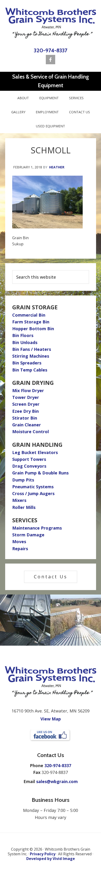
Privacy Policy (42, 853)
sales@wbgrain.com (57, 781)
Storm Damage (28, 535)
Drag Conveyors (29, 466)
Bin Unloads (24, 342)
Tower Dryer (25, 397)
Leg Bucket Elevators (35, 452)
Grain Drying (33, 382)
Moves (19, 541)
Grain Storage (35, 307)
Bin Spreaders (26, 363)
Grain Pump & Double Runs (40, 473)
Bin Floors (22, 335)
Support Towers (29, 459)
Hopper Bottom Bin (33, 328)
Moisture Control (30, 431)
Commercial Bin (28, 315)
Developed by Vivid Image (50, 858)
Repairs (20, 548)
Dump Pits (23, 480)
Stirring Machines (30, 356)
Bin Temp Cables (29, 370)
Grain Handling (37, 444)
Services (24, 520)
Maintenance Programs (37, 528)
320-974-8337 (50, 50)
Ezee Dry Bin (25, 411)
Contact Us (50, 576)
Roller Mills (23, 507)
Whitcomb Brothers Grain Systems (50, 23)
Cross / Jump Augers (33, 493)
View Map (50, 719)
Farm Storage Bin (30, 322)
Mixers (19, 500)
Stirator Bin (24, 418)
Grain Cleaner (26, 425)
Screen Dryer (25, 404)
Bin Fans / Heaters (31, 349)
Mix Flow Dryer (28, 390)
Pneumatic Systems (33, 486)
